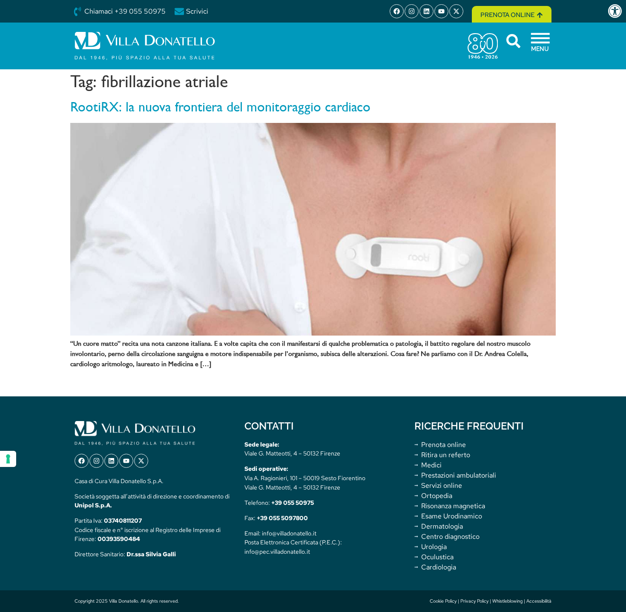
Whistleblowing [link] (507, 601)
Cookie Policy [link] (443, 601)
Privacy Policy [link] (474, 601)
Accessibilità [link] (538, 601)
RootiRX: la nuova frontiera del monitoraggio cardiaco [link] (220, 108)
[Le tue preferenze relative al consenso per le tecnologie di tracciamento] (8, 459)
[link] (616, 11)
